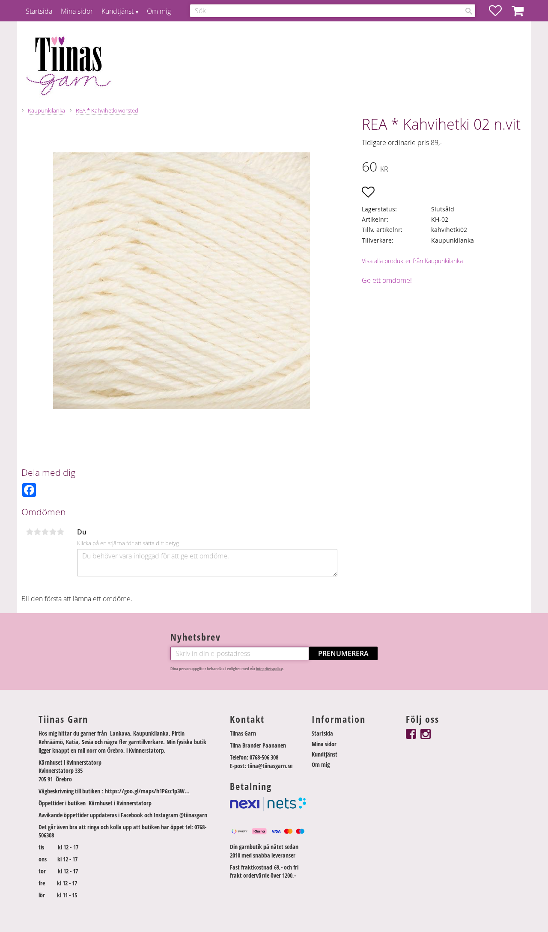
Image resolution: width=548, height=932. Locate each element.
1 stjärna (29, 532)
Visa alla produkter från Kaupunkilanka (412, 261)
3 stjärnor (45, 532)
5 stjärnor (60, 532)
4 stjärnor (53, 532)
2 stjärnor (37, 532)
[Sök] (468, 11)
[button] (499, 10)
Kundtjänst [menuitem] (117, 11)
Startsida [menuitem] (39, 11)
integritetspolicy (269, 668)
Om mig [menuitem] (159, 11)
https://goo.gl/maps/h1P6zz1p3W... (147, 791)
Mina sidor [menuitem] (77, 11)
